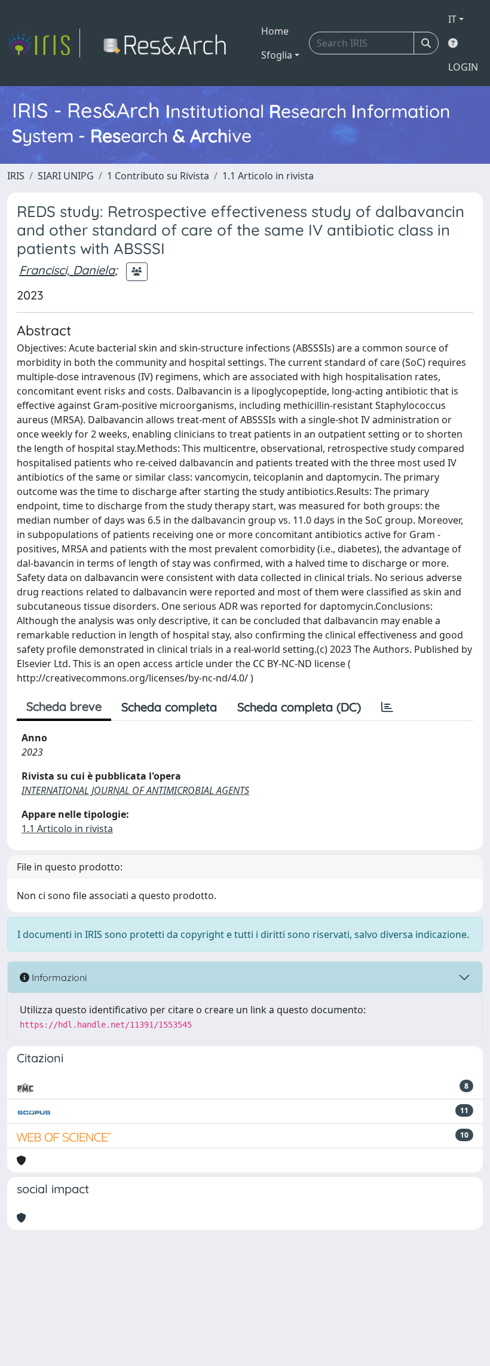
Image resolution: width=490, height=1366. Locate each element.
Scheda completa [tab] (169, 706)
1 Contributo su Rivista (158, 175)
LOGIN (463, 67)
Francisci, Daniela (67, 269)
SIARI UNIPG (66, 175)
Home (275, 31)
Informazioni (58, 977)
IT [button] (452, 19)
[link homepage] (43, 43)
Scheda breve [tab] (64, 706)
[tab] (387, 707)
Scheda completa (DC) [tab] (299, 706)
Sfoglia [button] (276, 55)
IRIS (15, 175)
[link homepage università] (168, 43)
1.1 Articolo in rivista (268, 175)
